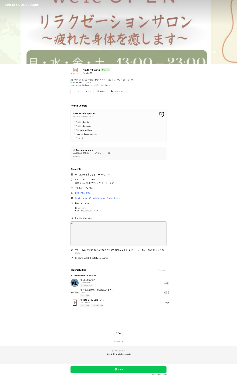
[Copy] (163, 249)
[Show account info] (105, 70)
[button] (101, 91)
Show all (79, 138)
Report (109, 354)
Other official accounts (122, 354)
